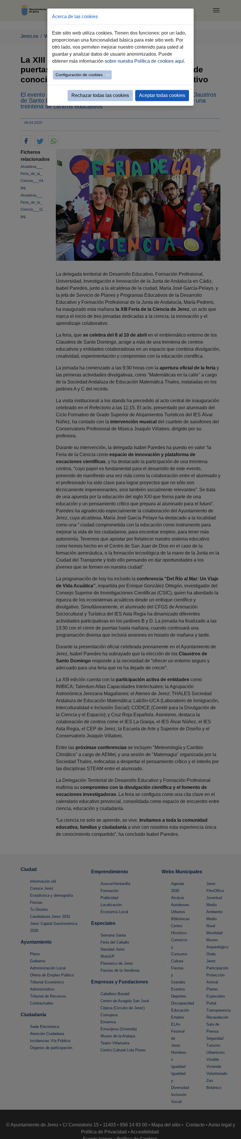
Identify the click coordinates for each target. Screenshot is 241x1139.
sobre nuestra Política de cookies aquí (144, 61)
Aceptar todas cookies (162, 95)
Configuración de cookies (79, 74)
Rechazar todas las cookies (100, 95)
